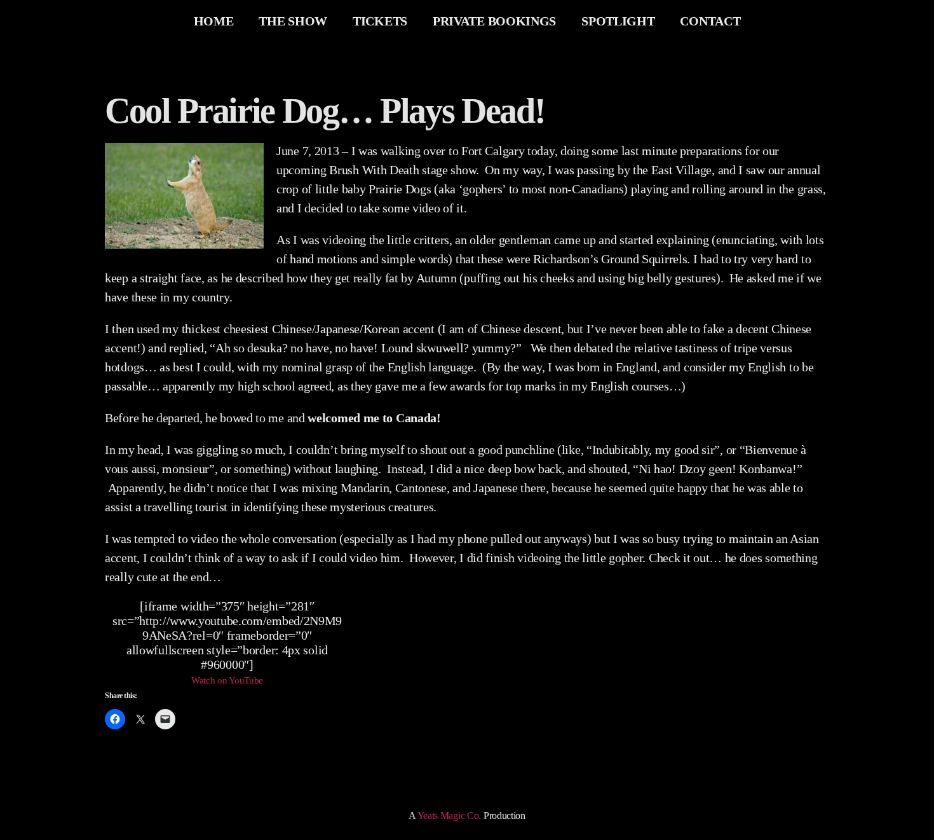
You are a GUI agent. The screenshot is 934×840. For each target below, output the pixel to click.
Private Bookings (494, 21)
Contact (710, 21)
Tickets (380, 21)
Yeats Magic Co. (449, 815)
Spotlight (617, 21)
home (214, 21)
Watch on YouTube (227, 680)
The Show (293, 21)
